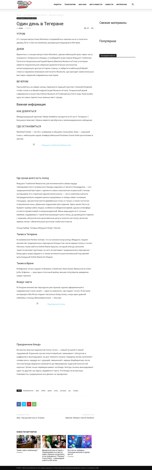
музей (50, 390)
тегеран (75, 390)
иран (37, 390)
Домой (19, 15)
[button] (132, 5)
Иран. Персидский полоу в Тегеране (30, 418)
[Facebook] (19, 404)
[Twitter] (24, 404)
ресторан (63, 390)
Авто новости (95, 4)
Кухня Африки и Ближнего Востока (35, 15)
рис (70, 390)
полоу (56, 390)
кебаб (43, 390)
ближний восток (28, 390)
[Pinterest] (29, 404)
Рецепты (57, 4)
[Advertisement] (55, 382)
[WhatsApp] (34, 404)
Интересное (121, 4)
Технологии (70, 4)
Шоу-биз (82, 4)
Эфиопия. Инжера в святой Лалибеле (79, 418)
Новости (109, 4)
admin (21, 28)
